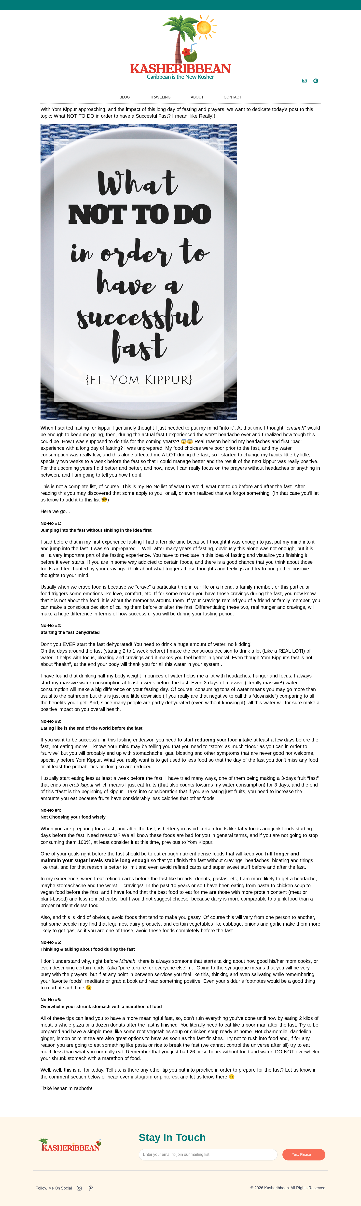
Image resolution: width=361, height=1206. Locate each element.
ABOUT (197, 97)
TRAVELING (160, 97)
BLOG (125, 97)
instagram (142, 1076)
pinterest (169, 1076)
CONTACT (232, 97)
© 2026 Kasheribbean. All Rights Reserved (287, 1188)
